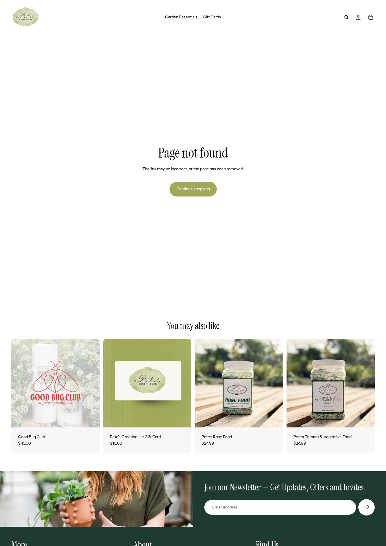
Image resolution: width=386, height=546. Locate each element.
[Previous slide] (19, 383)
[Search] (346, 17)
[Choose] (182, 419)
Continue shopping (193, 188)
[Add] (91, 419)
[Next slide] (91, 383)
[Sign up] (366, 507)
